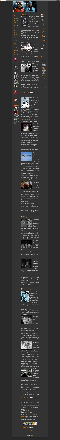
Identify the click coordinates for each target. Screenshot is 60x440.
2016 (42, 45)
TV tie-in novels (15, 54)
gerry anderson (15, 34)
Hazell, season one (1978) (17, 112)
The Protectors (31, 404)
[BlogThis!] (30, 397)
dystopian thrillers (16, 30)
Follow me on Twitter (16, 126)
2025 (42, 21)
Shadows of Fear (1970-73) (18, 99)
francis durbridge (15, 32)
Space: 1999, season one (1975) (17, 79)
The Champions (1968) (18, 118)
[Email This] (30, 92)
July (42, 32)
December (43, 28)
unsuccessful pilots (16, 55)
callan (14, 23)
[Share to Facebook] (32, 92)
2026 (42, 20)
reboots (15, 43)
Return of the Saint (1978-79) (18, 106)
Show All (45, 87)
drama (14, 29)
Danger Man (31, 291)
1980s (14, 16)
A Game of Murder (36, 414)
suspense (15, 49)
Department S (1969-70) (18, 86)
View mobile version (30, 430)
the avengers (15, 50)
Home (30, 429)
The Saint (35, 310)
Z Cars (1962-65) (24, 14)
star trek (15, 48)
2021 (42, 24)
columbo (15, 24)
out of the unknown (16, 41)
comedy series (15, 25)
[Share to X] (31, 92)
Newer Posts (22, 429)
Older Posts (38, 429)
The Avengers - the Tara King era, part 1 (18, 59)
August (43, 31)
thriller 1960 (15, 52)
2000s (14, 17)
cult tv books (15, 27)
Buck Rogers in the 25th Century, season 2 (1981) (44, 39)
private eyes (15, 42)
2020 (42, 25)
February (43, 36)
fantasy (15, 31)
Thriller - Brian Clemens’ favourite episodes (18, 66)
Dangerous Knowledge (23, 416)
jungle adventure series (16, 38)
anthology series (15, 20)
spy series (15, 47)
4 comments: (28, 397)
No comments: (28, 92)
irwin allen (15, 37)
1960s (23, 398)
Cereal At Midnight (43, 68)
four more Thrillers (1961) (25, 217)
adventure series (25, 398)
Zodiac (29, 410)
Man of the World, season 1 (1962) (27, 289)
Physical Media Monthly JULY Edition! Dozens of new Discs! (44, 69)
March (43, 35)
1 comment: (28, 427)
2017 (42, 27)
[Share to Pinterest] (32, 92)
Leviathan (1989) (43, 63)
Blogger (32, 435)
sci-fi (14, 45)
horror (14, 36)
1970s (14, 15)
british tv (27, 398)
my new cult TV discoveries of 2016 (27, 401)
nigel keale (15, 40)
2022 (42, 23)
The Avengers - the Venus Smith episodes (18, 92)
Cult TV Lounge (21, 3)
